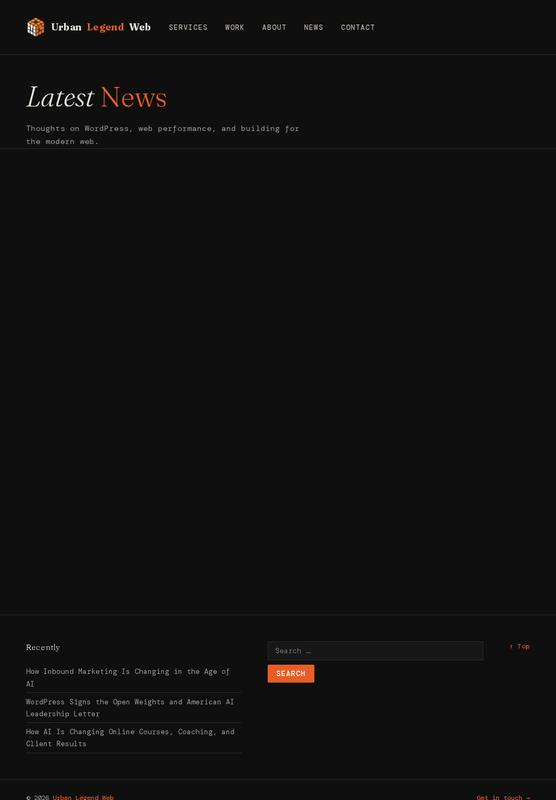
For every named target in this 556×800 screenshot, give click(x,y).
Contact (358, 27)
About (274, 27)
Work (235, 27)
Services (188, 27)
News (314, 27)
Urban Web (101, 27)
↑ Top (519, 646)
